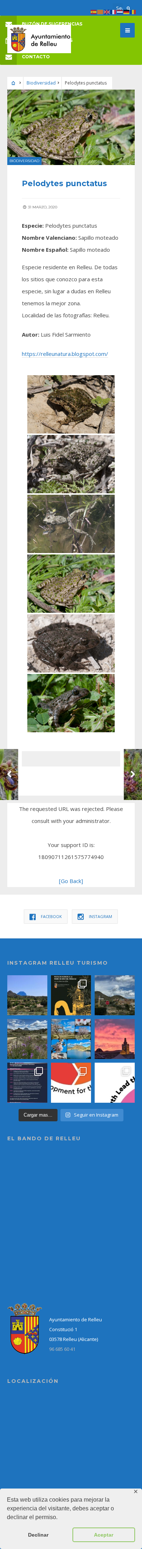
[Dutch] (120, 11)
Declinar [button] (38, 1535)
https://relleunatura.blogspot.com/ (65, 353)
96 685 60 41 (62, 1349)
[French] (113, 11)
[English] (107, 11)
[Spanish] (94, 11)
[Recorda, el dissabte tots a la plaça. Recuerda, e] (27, 1083)
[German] (126, 11)
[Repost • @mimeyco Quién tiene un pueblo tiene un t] (27, 995)
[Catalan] (100, 11)
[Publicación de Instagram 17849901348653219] (115, 1039)
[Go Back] (71, 881)
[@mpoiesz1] (71, 1039)
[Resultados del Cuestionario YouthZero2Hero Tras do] (115, 1083)
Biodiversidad (41, 83)
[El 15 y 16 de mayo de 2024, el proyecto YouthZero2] (71, 1083)
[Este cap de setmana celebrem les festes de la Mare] (71, 995)
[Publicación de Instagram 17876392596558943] (27, 1039)
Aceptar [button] (103, 1535)
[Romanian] (133, 11)
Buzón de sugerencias (52, 24)
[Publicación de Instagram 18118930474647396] (115, 995)
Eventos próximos (47, 40)
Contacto (36, 56)
